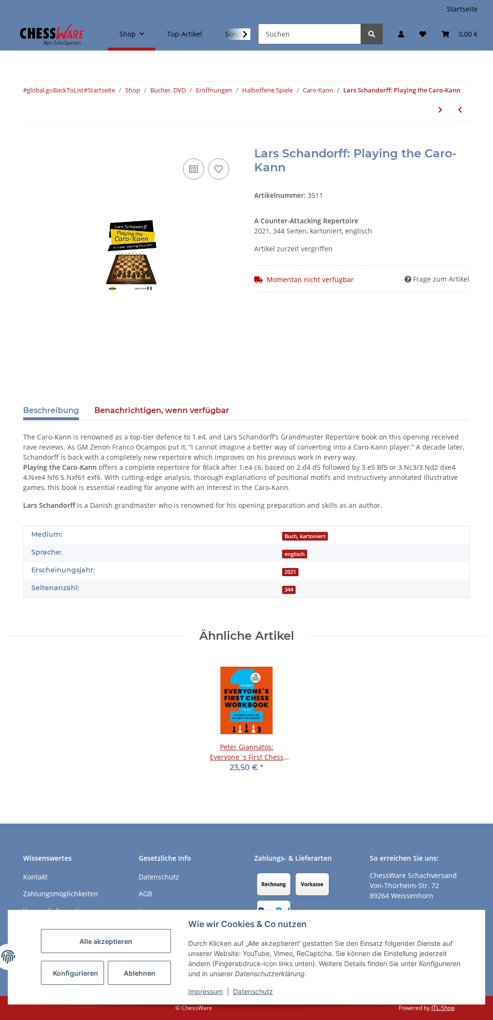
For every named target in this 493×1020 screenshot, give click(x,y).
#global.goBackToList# (55, 90)
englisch (295, 554)
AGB (145, 893)
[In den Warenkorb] (31, 141)
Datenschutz (253, 991)
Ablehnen (140, 973)
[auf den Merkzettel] (218, 169)
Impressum (205, 991)
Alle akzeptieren (105, 941)
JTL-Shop (442, 1008)
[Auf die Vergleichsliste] (193, 169)
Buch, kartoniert (305, 536)
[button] (401, 34)
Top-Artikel (184, 34)
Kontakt (35, 876)
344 (289, 589)
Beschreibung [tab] (51, 410)
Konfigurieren (75, 973)
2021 (290, 571)
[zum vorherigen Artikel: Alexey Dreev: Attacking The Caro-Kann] (460, 109)
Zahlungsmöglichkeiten (60, 893)
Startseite (462, 8)
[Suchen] (372, 34)
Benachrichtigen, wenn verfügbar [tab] (161, 410)
